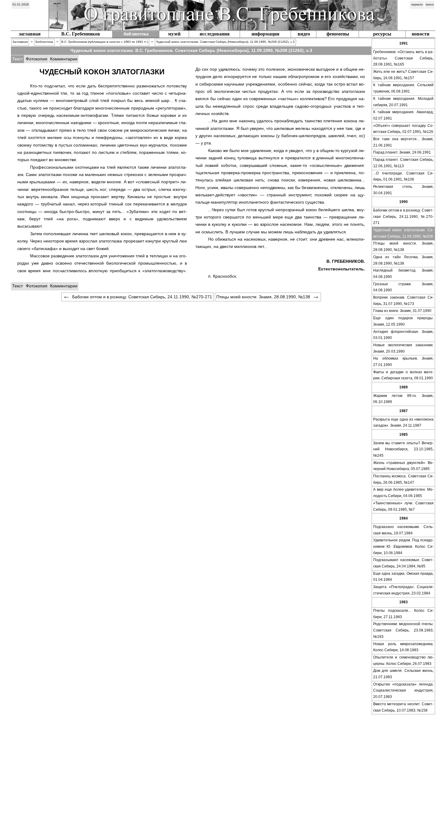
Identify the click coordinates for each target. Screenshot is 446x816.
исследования (215, 33)
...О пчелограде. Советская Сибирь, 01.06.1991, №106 (403, 176)
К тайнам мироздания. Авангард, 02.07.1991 (403, 115)
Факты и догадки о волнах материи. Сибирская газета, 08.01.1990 (403, 375)
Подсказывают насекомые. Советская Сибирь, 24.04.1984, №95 (403, 563)
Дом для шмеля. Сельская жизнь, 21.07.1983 (403, 674)
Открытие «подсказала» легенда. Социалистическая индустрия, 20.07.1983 (403, 690)
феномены (337, 33)
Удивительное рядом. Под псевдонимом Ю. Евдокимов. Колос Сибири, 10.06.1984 (403, 546)
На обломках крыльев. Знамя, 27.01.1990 (403, 361)
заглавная (30, 33)
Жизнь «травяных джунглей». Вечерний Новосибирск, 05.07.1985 (403, 466)
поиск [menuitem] (430, 4)
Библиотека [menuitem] (44, 41)
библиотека (136, 33)
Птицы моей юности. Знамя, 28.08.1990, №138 (403, 246)
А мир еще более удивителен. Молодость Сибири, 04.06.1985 (403, 492)
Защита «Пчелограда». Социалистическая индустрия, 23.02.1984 (403, 590)
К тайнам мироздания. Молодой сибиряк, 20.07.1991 (403, 101)
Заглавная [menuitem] (20, 41)
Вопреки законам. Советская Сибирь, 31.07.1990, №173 (403, 300)
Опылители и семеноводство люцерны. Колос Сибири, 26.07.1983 (403, 660)
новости (420, 33)
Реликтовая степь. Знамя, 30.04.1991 (403, 190)
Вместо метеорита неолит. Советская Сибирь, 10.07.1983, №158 (403, 707)
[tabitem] (36, 59)
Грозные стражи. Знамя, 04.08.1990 (403, 287)
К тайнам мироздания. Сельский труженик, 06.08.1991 (403, 88)
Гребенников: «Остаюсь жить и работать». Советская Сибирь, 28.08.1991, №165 (403, 58)
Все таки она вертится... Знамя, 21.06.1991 (403, 142)
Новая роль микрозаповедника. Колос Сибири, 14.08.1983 (403, 647)
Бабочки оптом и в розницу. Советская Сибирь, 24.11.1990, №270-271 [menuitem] (142, 296)
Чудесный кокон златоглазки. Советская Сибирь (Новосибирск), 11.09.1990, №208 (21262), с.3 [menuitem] (225, 41)
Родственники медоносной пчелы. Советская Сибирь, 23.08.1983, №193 (403, 630)
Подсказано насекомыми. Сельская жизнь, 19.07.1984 (403, 530)
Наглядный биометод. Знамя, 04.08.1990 (403, 273)
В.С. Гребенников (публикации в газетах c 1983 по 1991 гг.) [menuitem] (104, 41)
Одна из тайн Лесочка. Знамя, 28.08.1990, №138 (403, 260)
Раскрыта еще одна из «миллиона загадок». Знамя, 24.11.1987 (403, 422)
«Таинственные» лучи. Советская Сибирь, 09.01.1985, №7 (403, 506)
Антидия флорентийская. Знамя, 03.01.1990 (403, 335)
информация (265, 33)
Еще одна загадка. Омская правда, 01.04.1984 (403, 576)
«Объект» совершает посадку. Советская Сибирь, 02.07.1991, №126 (403, 129)
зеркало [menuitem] (417, 4)
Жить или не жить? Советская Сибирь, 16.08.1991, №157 (403, 74)
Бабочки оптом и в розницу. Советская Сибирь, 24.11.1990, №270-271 (403, 216)
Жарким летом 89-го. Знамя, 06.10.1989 (403, 399)
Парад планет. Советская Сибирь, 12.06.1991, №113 (403, 162)
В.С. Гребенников (80, 33)
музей (174, 33)
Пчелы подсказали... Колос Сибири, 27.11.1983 (403, 613)
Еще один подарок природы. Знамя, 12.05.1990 (403, 321)
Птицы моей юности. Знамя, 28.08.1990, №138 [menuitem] (263, 296)
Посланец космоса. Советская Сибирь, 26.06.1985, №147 (403, 479)
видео (304, 33)
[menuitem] (21, 5)
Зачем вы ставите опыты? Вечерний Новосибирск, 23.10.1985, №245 (403, 449)
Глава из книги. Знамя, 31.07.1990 (402, 311)
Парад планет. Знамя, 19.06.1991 (402, 152)
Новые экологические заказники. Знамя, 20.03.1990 (403, 348)
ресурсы (382, 33)
